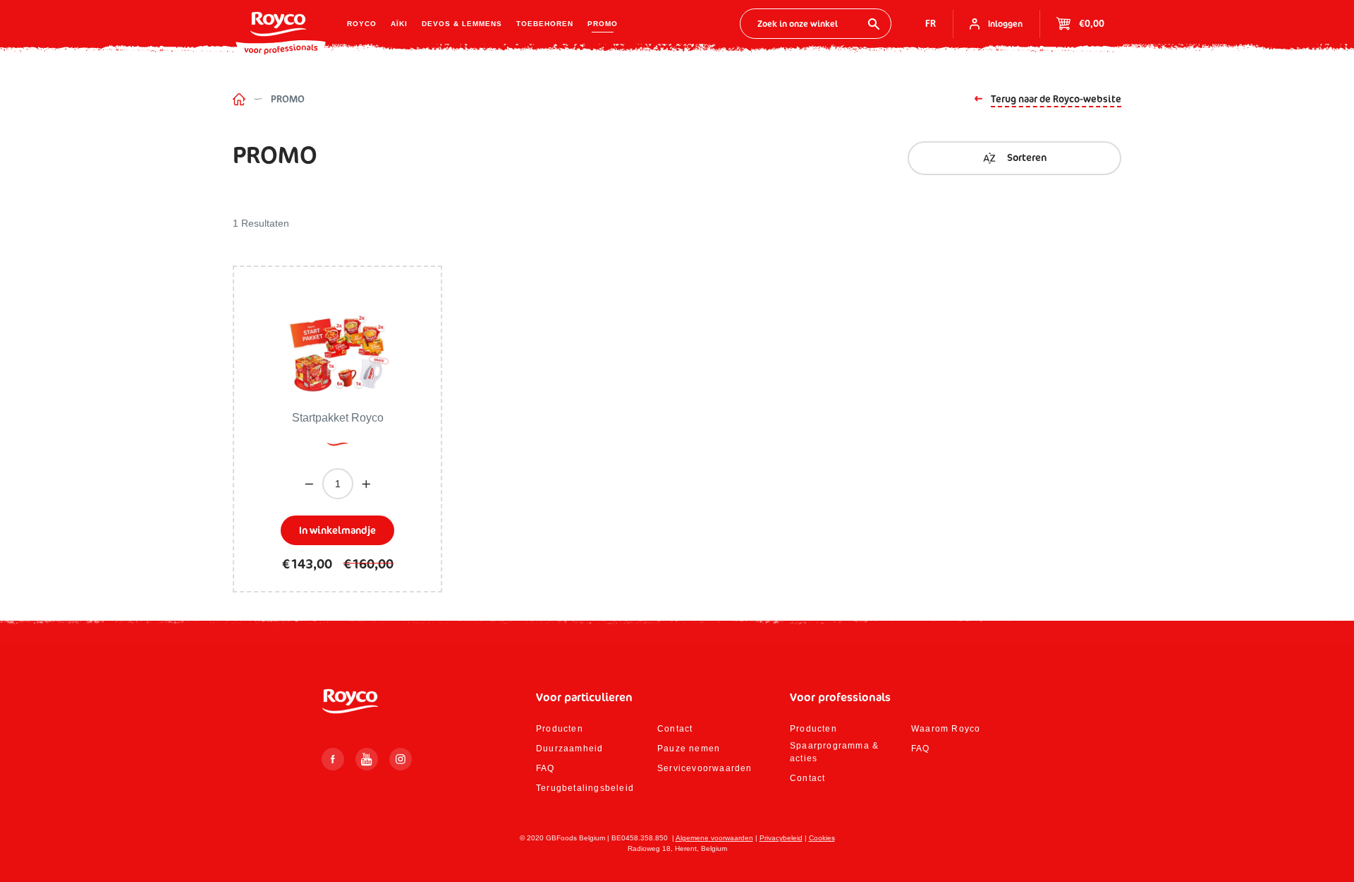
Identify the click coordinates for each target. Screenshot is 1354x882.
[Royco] (278, 24)
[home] (239, 99)
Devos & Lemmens (462, 24)
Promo (602, 24)
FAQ (545, 768)
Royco (362, 24)
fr (930, 23)
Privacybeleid (781, 838)
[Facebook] (333, 759)
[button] (1014, 158)
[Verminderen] (309, 484)
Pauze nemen (688, 748)
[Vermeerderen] (366, 484)
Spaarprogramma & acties (834, 752)
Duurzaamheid (569, 748)
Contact (675, 729)
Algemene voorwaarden (714, 838)
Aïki (399, 24)
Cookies (822, 838)
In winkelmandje (337, 530)
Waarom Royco (945, 729)
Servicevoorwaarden (704, 768)
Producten (559, 729)
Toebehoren (544, 24)
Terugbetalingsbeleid (585, 788)
